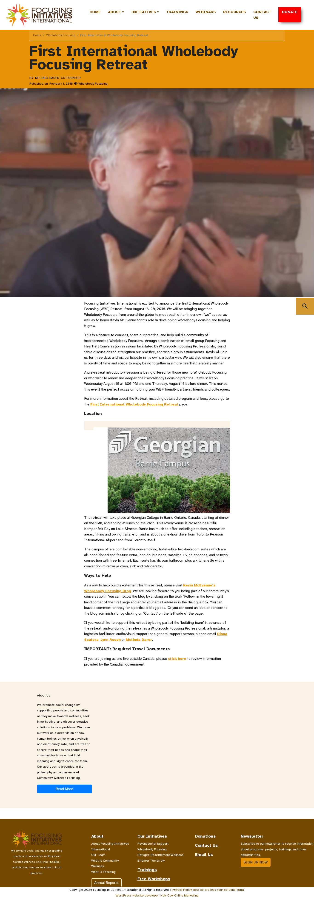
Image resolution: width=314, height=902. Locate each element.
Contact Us (262, 15)
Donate (289, 12)
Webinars (206, 12)
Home (95, 12)
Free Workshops (153, 878)
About (114, 12)
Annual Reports (106, 882)
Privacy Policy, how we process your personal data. (208, 890)
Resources (234, 12)
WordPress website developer (137, 895)
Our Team (98, 855)
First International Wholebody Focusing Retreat (134, 404)
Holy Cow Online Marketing (179, 895)
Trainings (177, 12)
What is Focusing (103, 872)
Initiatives (143, 12)
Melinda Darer (139, 639)
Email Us (204, 854)
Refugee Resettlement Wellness (160, 855)
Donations (205, 836)
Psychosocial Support (152, 844)
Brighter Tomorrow (151, 861)
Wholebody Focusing (60, 35)
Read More (64, 789)
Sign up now (256, 862)
